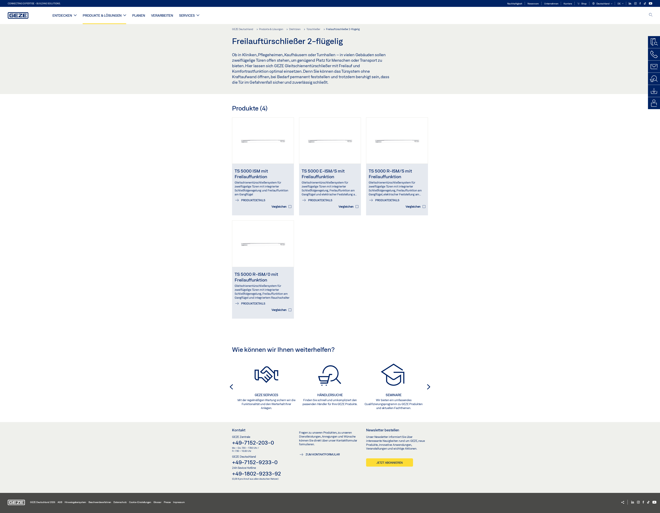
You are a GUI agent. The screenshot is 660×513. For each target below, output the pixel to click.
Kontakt (238, 430)
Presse (167, 502)
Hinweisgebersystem (75, 502)
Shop (584, 3)
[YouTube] (650, 3)
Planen (138, 15)
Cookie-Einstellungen (140, 502)
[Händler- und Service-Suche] (654, 79)
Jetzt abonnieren (389, 462)
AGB (60, 502)
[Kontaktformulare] (654, 66)
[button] (602, 3)
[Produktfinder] (654, 42)
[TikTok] (645, 3)
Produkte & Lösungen (102, 15)
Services (187, 15)
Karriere (568, 3)
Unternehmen (551, 3)
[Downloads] (654, 91)
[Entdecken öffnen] (75, 15)
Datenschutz (120, 502)
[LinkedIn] (630, 3)
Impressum (179, 502)
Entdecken (62, 15)
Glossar (157, 502)
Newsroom (533, 3)
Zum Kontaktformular (323, 454)
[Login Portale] (654, 103)
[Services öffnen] (197, 15)
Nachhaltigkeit (514, 3)
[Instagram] (635, 3)
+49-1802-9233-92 (256, 473)
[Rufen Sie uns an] (654, 54)
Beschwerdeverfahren (100, 502)
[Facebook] (640, 3)
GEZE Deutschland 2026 (42, 502)
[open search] (650, 15)
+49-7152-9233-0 (254, 462)
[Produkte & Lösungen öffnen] (124, 15)
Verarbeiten (162, 15)
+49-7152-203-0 (253, 442)
